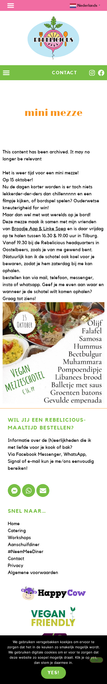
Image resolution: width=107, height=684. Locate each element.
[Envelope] (42, 490)
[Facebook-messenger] (14, 490)
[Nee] (96, 660)
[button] (10, 5)
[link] (39, 228)
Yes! (53, 672)
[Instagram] (92, 73)
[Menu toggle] (6, 72)
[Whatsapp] (28, 490)
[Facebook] (101, 73)
